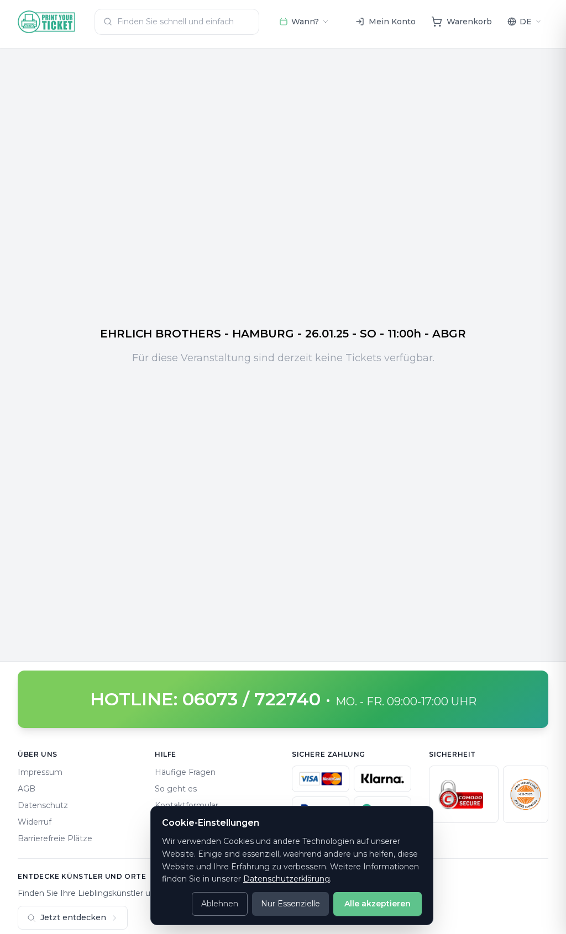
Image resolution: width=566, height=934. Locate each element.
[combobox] (177, 22)
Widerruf (34, 822)
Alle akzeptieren (377, 904)
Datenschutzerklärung (286, 879)
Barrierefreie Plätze (55, 838)
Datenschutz (43, 805)
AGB (26, 789)
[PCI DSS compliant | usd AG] (525, 794)
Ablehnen (219, 904)
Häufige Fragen (185, 772)
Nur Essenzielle (290, 904)
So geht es (176, 789)
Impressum (40, 772)
